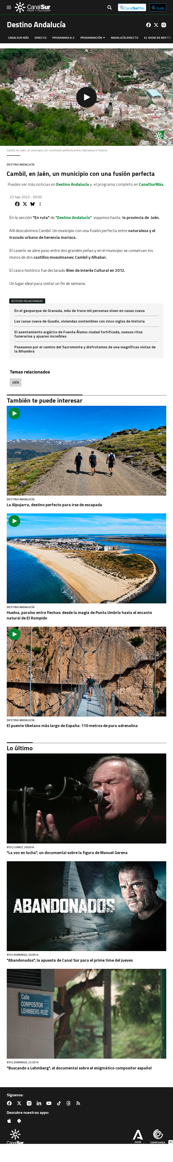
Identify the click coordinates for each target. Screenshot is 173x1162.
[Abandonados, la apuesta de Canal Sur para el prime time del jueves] (86, 906)
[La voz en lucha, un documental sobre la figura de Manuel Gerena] (86, 798)
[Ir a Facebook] (148, 24)
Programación (91, 37)
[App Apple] (10, 1120)
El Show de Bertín (157, 37)
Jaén (15, 382)
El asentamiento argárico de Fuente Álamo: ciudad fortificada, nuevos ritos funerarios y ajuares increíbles (78, 334)
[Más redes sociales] (40, 203)
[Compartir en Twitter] (24, 203)
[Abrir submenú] (104, 37)
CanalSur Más (18, 37)
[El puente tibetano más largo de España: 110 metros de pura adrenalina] (86, 671)
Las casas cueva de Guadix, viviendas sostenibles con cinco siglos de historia (79, 321)
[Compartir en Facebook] (17, 203)
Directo (40, 37)
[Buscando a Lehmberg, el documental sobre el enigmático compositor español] (86, 1014)
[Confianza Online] (157, 1138)
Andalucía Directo (124, 37)
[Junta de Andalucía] (137, 1138)
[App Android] (20, 1120)
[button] (86, 97)
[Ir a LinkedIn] (39, 1103)
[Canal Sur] (32, 7)
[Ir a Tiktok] (59, 1103)
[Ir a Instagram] (163, 24)
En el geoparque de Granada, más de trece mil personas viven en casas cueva (79, 311)
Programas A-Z (63, 37)
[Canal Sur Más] (132, 7)
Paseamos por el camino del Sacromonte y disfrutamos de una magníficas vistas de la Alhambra (85, 349)
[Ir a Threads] (69, 1103)
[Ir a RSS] (79, 1103)
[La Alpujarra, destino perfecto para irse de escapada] (86, 451)
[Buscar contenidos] (109, 8)
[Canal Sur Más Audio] (158, 7)
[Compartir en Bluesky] (32, 203)
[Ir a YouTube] (49, 1103)
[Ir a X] (156, 24)
